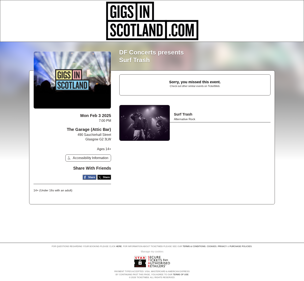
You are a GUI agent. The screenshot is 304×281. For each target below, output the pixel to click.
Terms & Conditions (194, 246)
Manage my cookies (152, 251)
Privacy (222, 246)
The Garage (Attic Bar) (89, 129)
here (119, 246)
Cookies (212, 246)
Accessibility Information (90, 158)
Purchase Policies (241, 246)
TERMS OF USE (181, 274)
